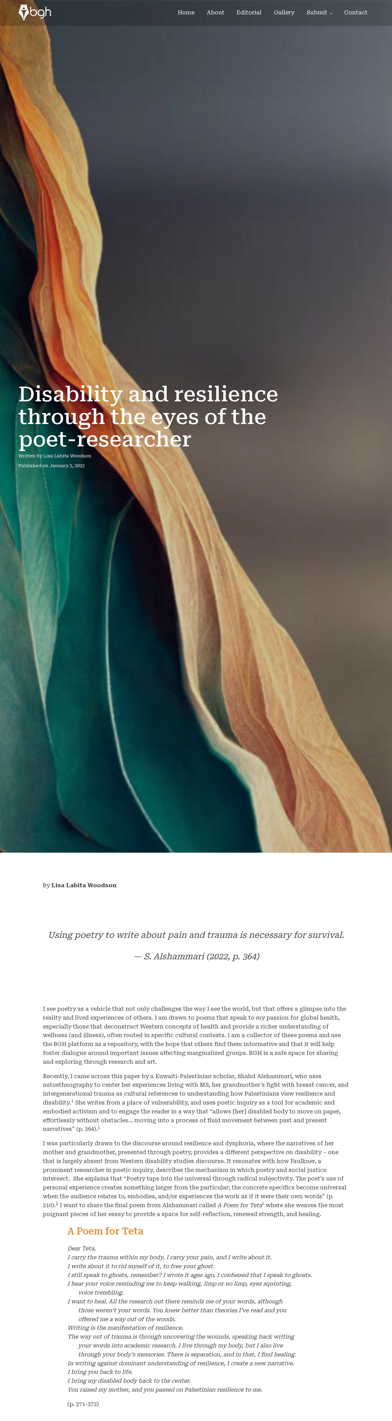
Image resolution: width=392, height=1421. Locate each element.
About (215, 12)
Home (186, 12)
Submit (317, 12)
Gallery (284, 12)
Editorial (249, 12)
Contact (356, 12)
